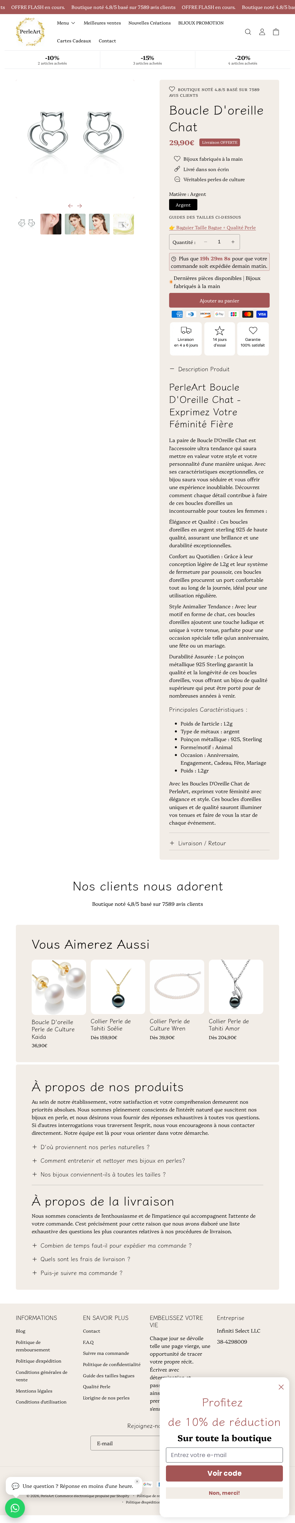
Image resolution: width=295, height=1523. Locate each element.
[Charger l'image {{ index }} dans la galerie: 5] (123, 224)
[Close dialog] (281, 1387)
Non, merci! (224, 1493)
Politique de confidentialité (112, 1364)
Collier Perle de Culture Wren (170, 1024)
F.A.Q (88, 1342)
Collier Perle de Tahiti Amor (229, 1024)
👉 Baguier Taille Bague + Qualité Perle (212, 227)
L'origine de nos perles (106, 1398)
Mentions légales (34, 1391)
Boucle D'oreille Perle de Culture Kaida (53, 1029)
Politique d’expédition (143, 1501)
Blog (20, 1331)
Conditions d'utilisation (41, 1402)
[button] (248, 32)
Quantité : (184, 241)
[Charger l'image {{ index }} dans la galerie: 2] (50, 224)
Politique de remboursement (33, 1346)
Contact (91, 1331)
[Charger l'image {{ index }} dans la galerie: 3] (75, 224)
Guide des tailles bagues (109, 1375)
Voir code (224, 1473)
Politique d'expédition (38, 1361)
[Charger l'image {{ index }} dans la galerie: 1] (26, 224)
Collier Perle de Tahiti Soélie (111, 1024)
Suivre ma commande (106, 1353)
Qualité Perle (96, 1386)
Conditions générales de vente (41, 1376)
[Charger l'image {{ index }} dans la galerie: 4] (99, 224)
